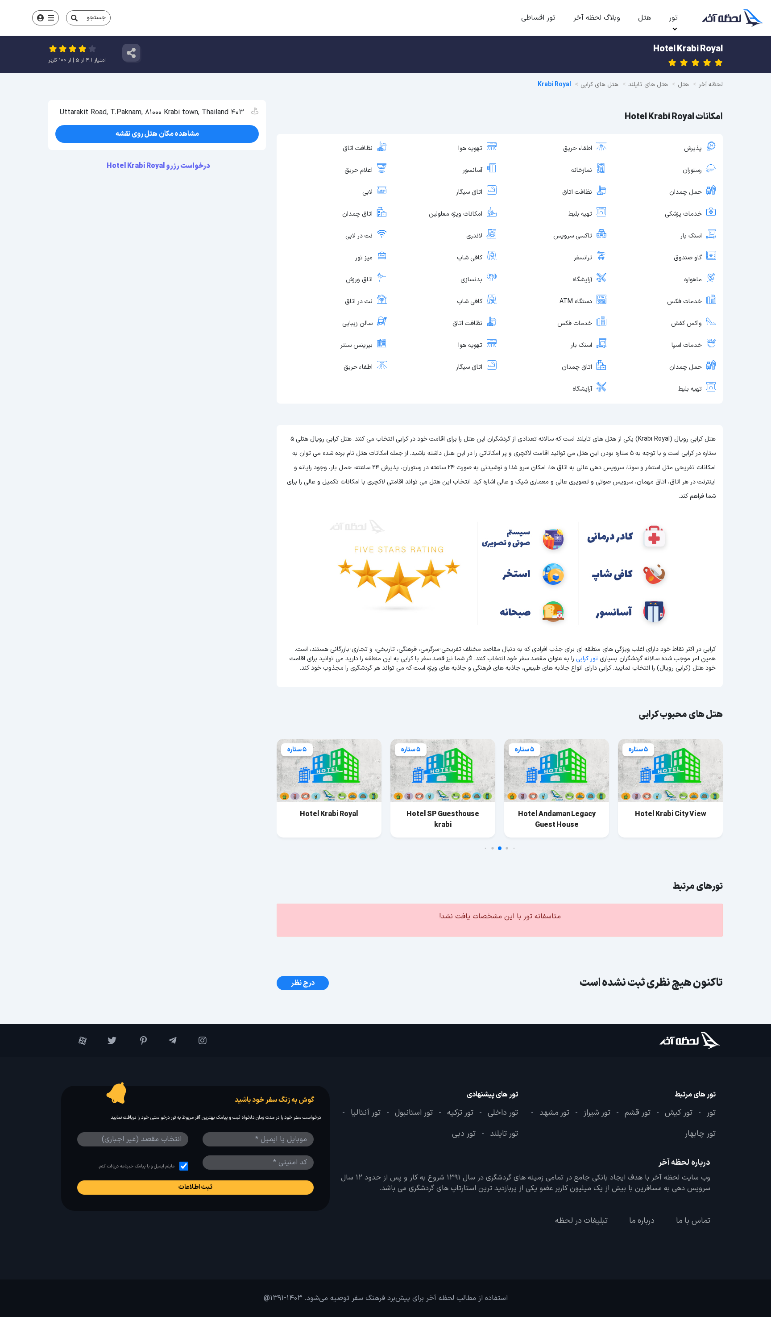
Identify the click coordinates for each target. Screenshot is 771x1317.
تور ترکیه (460, 1113)
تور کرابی (587, 658)
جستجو (96, 17)
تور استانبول (414, 1113)
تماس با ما (693, 1221)
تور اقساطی (538, 18)
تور (673, 18)
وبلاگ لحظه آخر (596, 18)
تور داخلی (503, 1113)
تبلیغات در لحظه (581, 1221)
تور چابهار (700, 1134)
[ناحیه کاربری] (45, 17)
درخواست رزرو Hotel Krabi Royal (159, 166)
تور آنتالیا (366, 1113)
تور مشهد (554, 1113)
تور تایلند (504, 1134)
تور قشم (638, 1113)
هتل (644, 18)
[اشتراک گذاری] (131, 53)
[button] (514, 848)
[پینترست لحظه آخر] (136, 1040)
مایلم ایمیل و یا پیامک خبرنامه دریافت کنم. (136, 1166)
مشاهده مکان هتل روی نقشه (157, 134)
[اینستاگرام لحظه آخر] (196, 1040)
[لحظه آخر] (665, 1040)
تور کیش (678, 1113)
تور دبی (464, 1134)
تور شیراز (597, 1113)
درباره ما (642, 1221)
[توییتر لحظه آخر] (106, 1040)
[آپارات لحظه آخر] (76, 1040)
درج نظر (303, 983)
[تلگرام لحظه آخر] (166, 1040)
